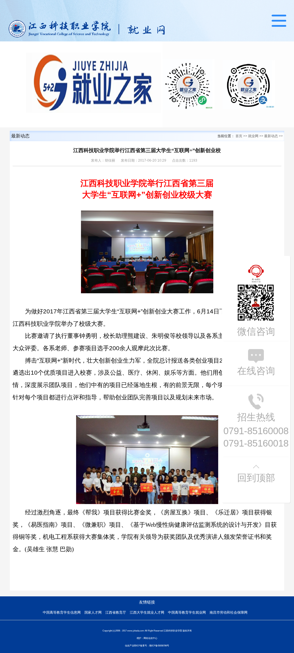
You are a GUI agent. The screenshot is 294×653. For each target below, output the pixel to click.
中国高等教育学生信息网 (62, 612)
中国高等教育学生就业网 (187, 612)
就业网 (253, 136)
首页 (238, 136)
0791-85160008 (256, 431)
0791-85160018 (256, 443)
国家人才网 (93, 612)
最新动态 (271, 136)
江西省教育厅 (115, 612)
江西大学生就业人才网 (147, 612)
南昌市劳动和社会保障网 (228, 612)
